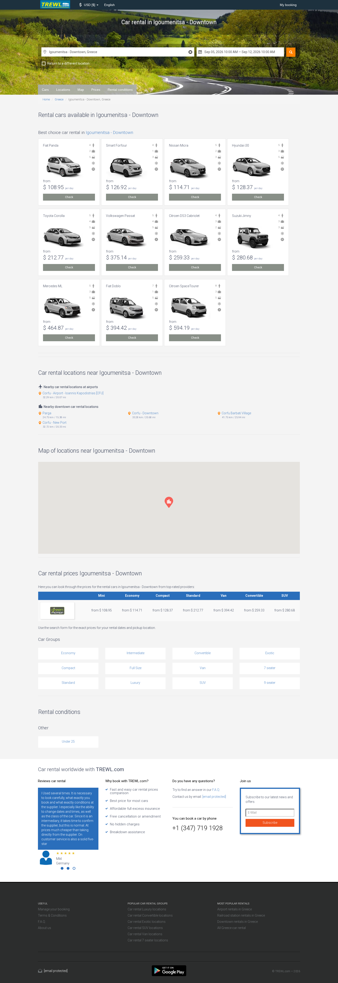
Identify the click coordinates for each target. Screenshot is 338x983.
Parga (47, 413)
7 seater (269, 668)
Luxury (135, 683)
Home (46, 99)
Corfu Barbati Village (236, 413)
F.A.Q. (216, 790)
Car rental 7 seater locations (148, 940)
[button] (89, 4)
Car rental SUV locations (145, 928)
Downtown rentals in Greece (237, 921)
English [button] (109, 5)
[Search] (290, 52)
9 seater (269, 683)
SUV (203, 683)
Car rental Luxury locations (147, 909)
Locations (63, 89)
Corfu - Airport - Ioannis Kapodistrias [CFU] (73, 393)
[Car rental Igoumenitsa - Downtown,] (169, 970)
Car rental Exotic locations (147, 921)
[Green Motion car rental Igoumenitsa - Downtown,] (57, 610)
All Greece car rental (231, 928)
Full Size (135, 668)
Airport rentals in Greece (234, 909)
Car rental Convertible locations (150, 915)
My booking (288, 5)
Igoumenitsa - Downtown (109, 132)
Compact (68, 668)
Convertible (203, 653)
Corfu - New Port (54, 422)
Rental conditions (120, 89)
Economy (68, 653)
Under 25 (68, 741)
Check (69, 197)
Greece (59, 99)
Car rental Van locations (145, 934)
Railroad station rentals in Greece (241, 915)
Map (80, 89)
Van (203, 668)
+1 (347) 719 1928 (197, 828)
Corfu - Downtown (145, 413)
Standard (68, 683)
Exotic (269, 653)
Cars (45, 89)
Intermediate (135, 653)
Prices (95, 89)
